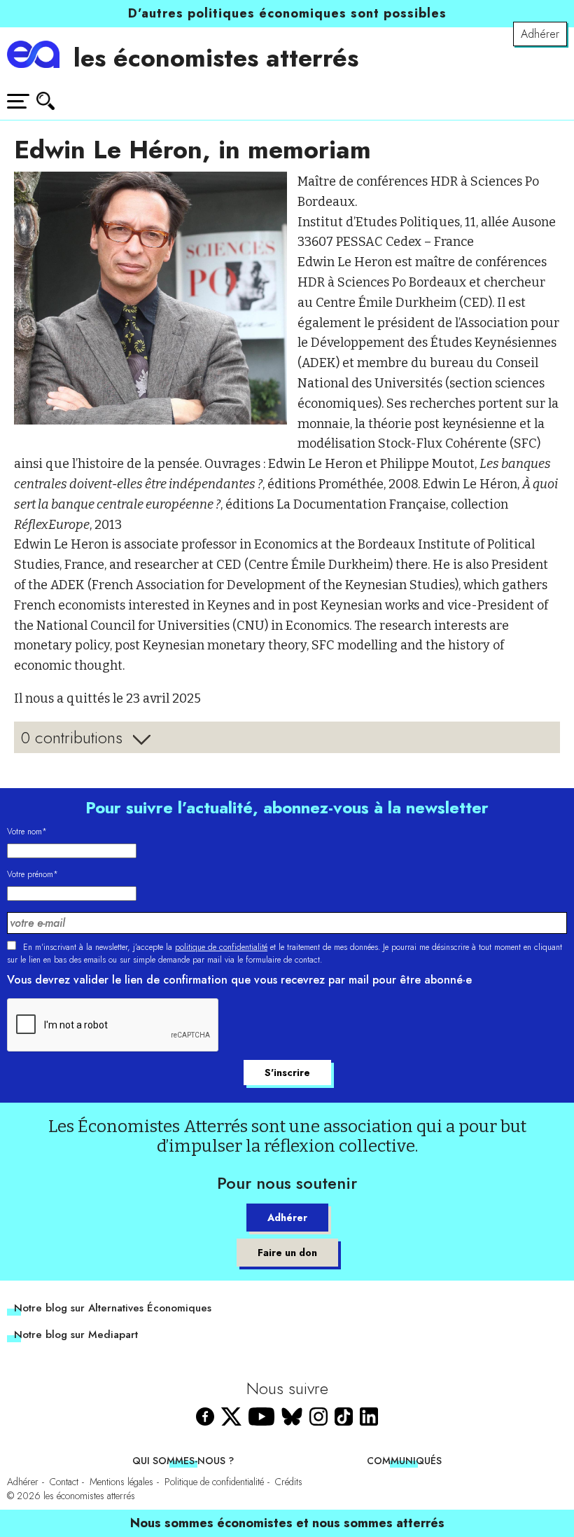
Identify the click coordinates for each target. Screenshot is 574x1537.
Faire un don (287, 1253)
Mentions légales (121, 1482)
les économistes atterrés (216, 57)
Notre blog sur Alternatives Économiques (112, 1308)
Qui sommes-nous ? (183, 1461)
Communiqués (404, 1461)
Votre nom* (27, 831)
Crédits (288, 1482)
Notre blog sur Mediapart (76, 1334)
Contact (64, 1482)
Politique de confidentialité (214, 1482)
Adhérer (540, 34)
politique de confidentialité (221, 947)
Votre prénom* (32, 874)
